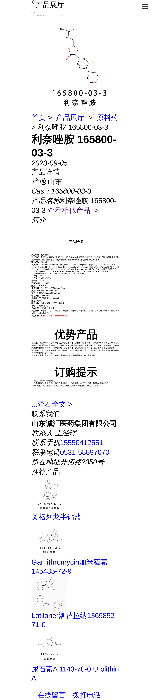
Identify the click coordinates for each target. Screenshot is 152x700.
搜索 (61, 16)
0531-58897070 (84, 452)
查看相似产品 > (73, 210)
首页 (38, 118)
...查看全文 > (51, 404)
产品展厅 (70, 118)
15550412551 (81, 443)
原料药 (107, 118)
